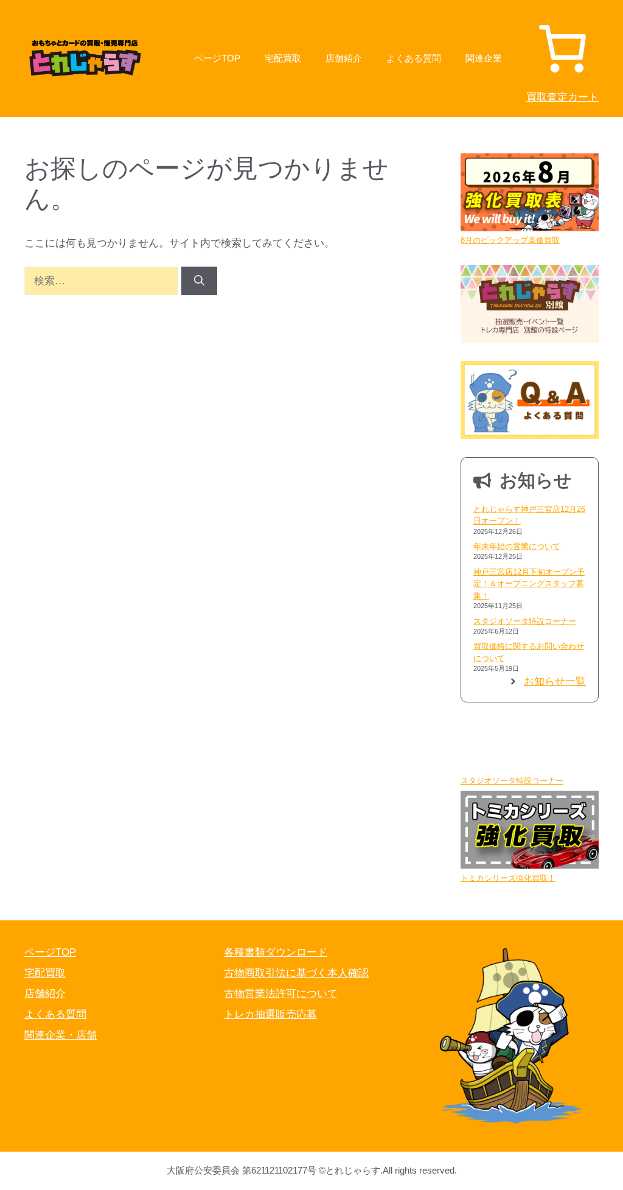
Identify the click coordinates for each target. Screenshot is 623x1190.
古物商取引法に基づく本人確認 (296, 973)
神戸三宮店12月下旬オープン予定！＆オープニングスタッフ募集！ (529, 583)
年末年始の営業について (516, 546)
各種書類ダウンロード (275, 952)
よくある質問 (413, 58)
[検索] (199, 281)
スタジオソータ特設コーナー (524, 621)
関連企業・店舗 (60, 1035)
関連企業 (483, 58)
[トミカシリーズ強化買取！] (530, 831)
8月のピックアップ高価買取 (510, 240)
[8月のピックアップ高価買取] (530, 193)
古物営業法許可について (281, 993)
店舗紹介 (343, 58)
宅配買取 (283, 58)
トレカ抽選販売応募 (270, 1014)
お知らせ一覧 (555, 681)
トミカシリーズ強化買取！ (508, 878)
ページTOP (217, 58)
